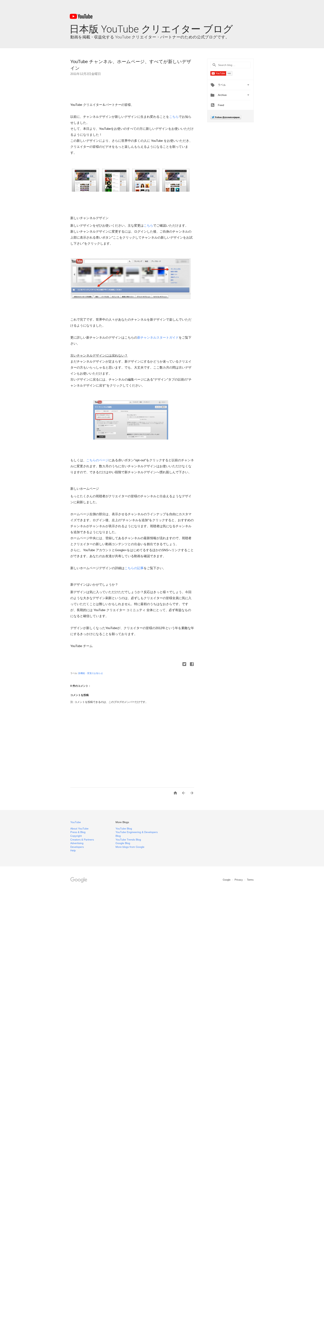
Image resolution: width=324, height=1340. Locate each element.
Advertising (76, 843)
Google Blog (123, 843)
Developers (77, 846)
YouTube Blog (124, 828)
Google (227, 879)
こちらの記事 (134, 568)
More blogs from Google (130, 846)
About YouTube (79, 828)
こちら (174, 117)
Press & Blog (78, 832)
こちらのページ (97, 460)
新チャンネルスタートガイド (158, 337)
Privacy (239, 879)
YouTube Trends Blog (128, 839)
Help (73, 850)
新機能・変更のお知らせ (90, 673)
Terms (250, 879)
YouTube (75, 822)
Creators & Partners (82, 839)
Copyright (76, 835)
